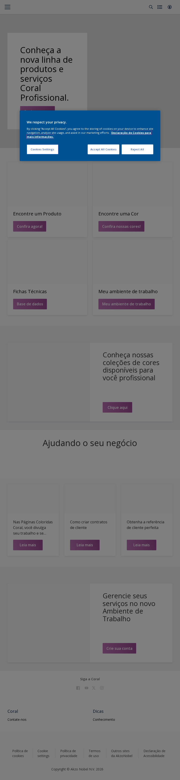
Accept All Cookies (103, 149)
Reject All (137, 149)
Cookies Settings (42, 149)
